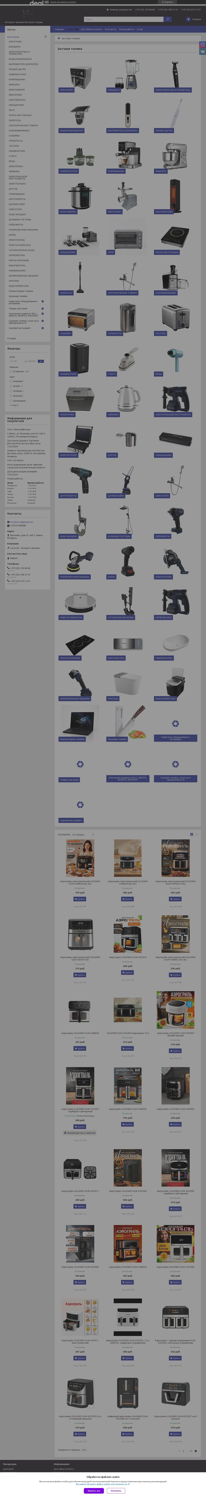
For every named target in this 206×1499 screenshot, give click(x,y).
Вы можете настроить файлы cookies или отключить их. (102, 1484)
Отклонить (116, 1491)
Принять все (94, 1491)
